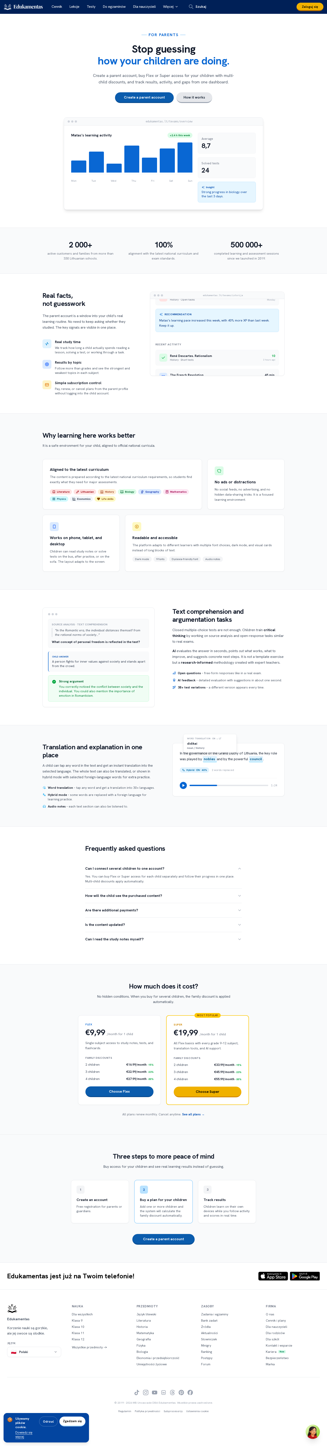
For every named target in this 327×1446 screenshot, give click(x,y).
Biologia (142, 1352)
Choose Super (207, 1091)
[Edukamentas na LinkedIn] (163, 1392)
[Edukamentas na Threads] (172, 1392)
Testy (91, 6)
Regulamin (124, 1411)
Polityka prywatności (147, 1411)
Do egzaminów (114, 6)
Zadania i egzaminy (214, 1314)
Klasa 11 (78, 1333)
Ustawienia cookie (197, 1411)
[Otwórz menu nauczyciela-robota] (313, 1432)
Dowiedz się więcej (23, 1434)
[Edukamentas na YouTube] (154, 1392)
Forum (205, 1364)
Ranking (206, 1352)
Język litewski (146, 1314)
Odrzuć (48, 1421)
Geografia (144, 1339)
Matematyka (145, 1333)
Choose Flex (119, 1091)
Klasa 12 (78, 1339)
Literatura (144, 1320)
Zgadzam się (72, 1421)
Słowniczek (209, 1339)
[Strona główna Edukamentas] (34, 1308)
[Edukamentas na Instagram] (145, 1392)
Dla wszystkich (82, 1314)
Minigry (206, 1345)
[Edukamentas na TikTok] (136, 1392)
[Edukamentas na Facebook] (190, 1392)
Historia (142, 1327)
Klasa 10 (78, 1327)
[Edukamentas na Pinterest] (181, 1392)
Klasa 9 (77, 1320)
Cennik (57, 6)
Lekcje (74, 6)
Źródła (206, 1327)
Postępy (206, 1358)
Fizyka (141, 1345)
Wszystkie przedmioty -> (89, 1347)
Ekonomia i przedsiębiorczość (158, 1358)
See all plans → (193, 1114)
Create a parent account (144, 97)
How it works (194, 97)
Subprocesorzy (173, 1411)
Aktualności (209, 1333)
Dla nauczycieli (144, 6)
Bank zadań (209, 1320)
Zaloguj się (310, 7)
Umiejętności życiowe (152, 1364)
